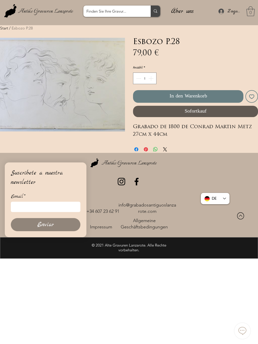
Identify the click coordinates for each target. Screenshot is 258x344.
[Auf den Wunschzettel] (251, 96)
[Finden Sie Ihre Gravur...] (155, 11)
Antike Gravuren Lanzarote (45, 11)
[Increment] (151, 78)
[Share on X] (165, 149)
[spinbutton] (144, 78)
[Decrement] (138, 78)
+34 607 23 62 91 (102, 211)
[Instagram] (121, 182)
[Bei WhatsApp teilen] (155, 149)
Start (4, 28)
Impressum (101, 227)
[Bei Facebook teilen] (136, 149)
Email (18, 196)
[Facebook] (137, 182)
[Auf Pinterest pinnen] (146, 149)
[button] (250, 11)
